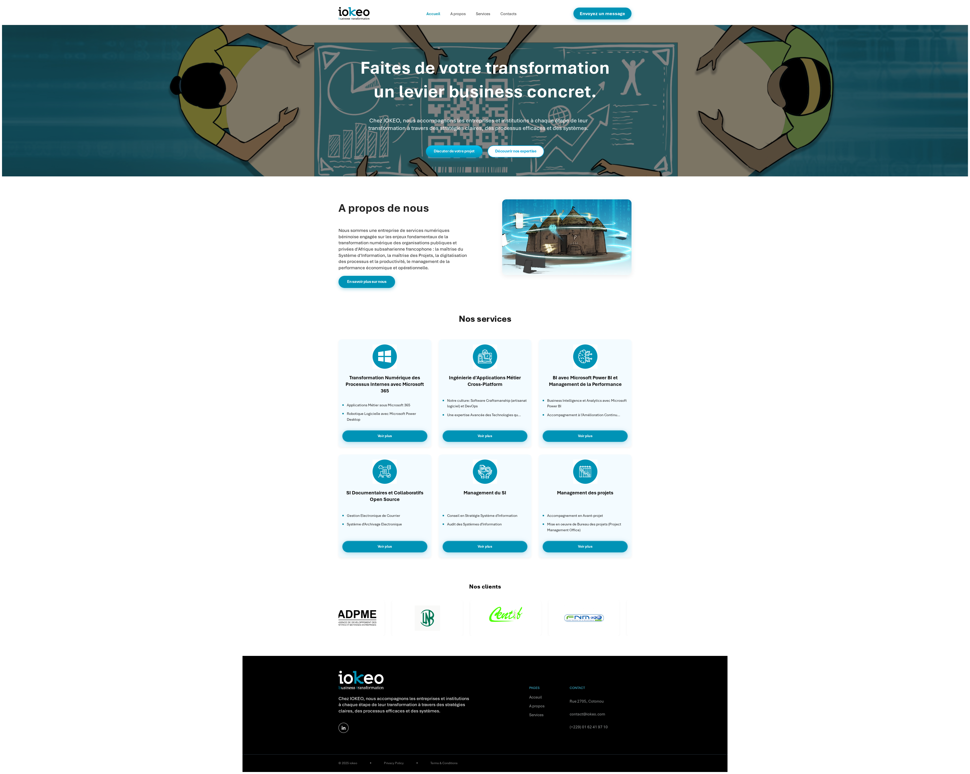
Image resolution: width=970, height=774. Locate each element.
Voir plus (385, 436)
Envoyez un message (602, 13)
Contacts (508, 13)
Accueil (433, 13)
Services (483, 13)
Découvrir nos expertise (516, 151)
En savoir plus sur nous (366, 281)
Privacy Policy (394, 763)
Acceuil (535, 697)
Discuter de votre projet (454, 151)
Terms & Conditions (443, 763)
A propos (458, 13)
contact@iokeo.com (587, 714)
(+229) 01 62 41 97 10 (589, 727)
